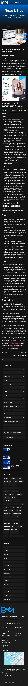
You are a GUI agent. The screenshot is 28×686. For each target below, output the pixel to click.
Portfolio (5, 391)
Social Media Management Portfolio (11, 421)
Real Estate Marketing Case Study (11, 406)
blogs (5, 369)
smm (13, 526)
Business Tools (7, 376)
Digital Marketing (7, 384)
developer (21, 481)
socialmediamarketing (8, 529)
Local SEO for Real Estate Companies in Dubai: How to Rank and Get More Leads (18, 457)
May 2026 (6, 558)
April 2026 (6, 562)
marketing (19, 510)
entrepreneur (15, 503)
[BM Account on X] (15, 623)
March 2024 (6, 588)
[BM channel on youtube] (10, 623)
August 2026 (6, 547)
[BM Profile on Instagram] (18, 623)
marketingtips (7, 516)
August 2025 (6, 580)
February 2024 (7, 591)
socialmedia (19, 526)
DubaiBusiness (7, 491)
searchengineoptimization (9, 520)
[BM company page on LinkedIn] (20, 623)
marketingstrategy (17, 513)
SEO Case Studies (7, 417)
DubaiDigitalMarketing (8, 494)
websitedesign (13, 536)
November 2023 (7, 595)
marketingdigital (7, 513)
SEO (4, 413)
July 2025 (6, 584)
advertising (6, 478)
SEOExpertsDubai (7, 523)
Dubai (17, 487)
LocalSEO (12, 510)
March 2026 (6, 565)
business (19, 478)
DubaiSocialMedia (7, 500)
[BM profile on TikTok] (13, 623)
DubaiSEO (13, 497)
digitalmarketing (12, 484)
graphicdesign (7, 507)
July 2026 (6, 550)
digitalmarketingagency (9, 487)
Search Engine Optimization (9, 410)
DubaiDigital (15, 491)
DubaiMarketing (19, 494)
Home (4, 15)
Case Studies (6, 380)
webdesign (6, 532)
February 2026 (7, 569)
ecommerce (16, 500)
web (16, 529)
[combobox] (14, 359)
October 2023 (7, 599)
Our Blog (9, 15)
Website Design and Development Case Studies (12, 433)
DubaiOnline (6, 497)
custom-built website (7, 65)
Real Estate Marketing (8, 402)
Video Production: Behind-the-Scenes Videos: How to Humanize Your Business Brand (18, 461)
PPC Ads (5, 395)
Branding (5, 372)
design (15, 481)
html (13, 507)
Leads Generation (7, 387)
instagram (19, 507)
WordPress (20, 536)
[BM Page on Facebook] (8, 623)
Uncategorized (7, 425)
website (5, 536)
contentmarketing (7, 481)
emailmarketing (7, 503)
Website (5, 428)
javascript (6, 510)
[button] (25, 2)
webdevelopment (14, 532)
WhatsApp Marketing (8, 437)
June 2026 (6, 554)
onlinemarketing (15, 516)
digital (5, 484)
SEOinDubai (16, 523)
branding (13, 478)
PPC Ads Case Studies (8, 398)
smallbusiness (7, 526)
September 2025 (7, 576)
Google (22, 503)
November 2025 (7, 573)
